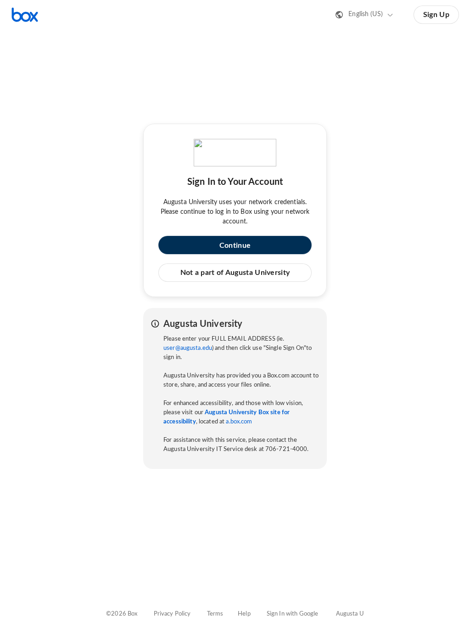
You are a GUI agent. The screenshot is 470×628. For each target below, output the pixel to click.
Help (244, 614)
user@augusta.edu (187, 348)
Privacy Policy (172, 614)
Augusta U (350, 614)
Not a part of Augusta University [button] (235, 272)
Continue (235, 245)
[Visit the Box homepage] (25, 14)
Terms (215, 614)
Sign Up (436, 14)
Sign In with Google (292, 614)
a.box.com (239, 422)
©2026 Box (121, 614)
